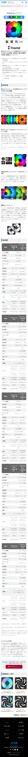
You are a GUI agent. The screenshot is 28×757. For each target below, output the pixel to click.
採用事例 (21, 733)
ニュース (7, 730)
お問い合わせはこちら (15, 666)
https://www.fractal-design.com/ (19, 656)
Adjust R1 (11, 178)
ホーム (7, 722)
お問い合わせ (21, 737)
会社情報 (7, 737)
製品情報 (3, 6)
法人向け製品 (21, 726)
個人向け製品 (7, 726)
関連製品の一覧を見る (19, 715)
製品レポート (7, 733)
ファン (13, 6)
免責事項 (9, 752)
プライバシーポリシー (16, 752)
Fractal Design (8, 6)
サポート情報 (21, 730)
